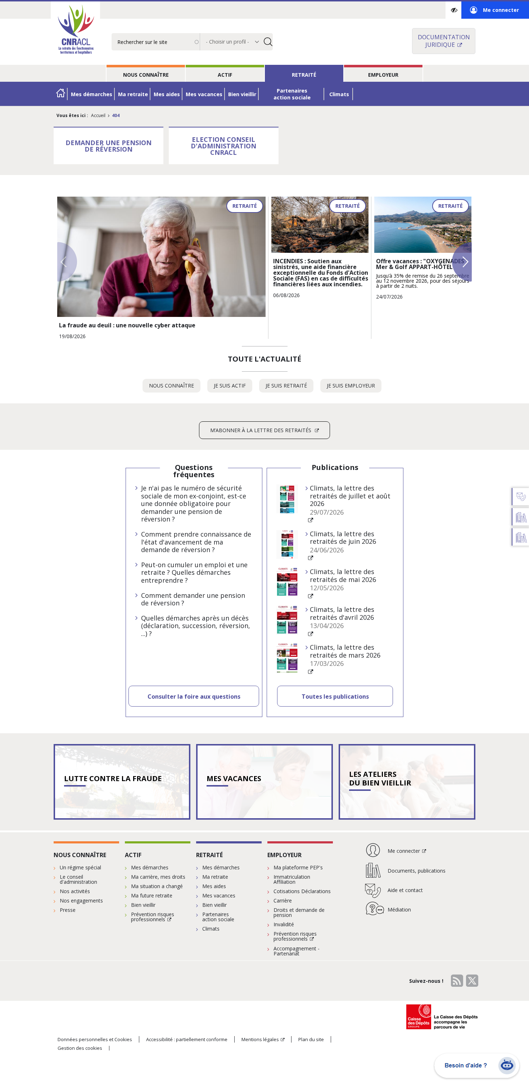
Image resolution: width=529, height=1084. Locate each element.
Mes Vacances (234, 778)
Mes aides (167, 94)
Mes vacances (204, 94)
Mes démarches (91, 94)
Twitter (472, 981)
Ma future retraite (151, 895)
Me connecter (494, 12)
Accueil (98, 115)
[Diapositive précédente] (67, 262)
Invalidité (283, 924)
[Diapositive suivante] (462, 262)
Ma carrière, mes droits (158, 876)
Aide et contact (405, 890)
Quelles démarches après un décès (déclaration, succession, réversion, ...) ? (195, 626)
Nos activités (75, 891)
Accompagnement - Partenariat (296, 951)
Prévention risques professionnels (152, 917)
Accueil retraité (61, 94)
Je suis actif (233, 387)
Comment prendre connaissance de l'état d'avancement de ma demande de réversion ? (196, 542)
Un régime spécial (80, 867)
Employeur (383, 74)
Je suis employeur (354, 387)
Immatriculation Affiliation (291, 879)
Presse (68, 909)
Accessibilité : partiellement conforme (186, 1039)
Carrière (282, 900)
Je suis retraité (289, 387)
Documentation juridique (444, 41)
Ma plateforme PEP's (298, 867)
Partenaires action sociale (292, 94)
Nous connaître (146, 74)
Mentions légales (260, 1039)
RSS (457, 981)
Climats (339, 94)
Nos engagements (81, 900)
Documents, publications (417, 870)
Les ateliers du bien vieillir (380, 778)
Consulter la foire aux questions (194, 696)
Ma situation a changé (157, 886)
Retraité (304, 74)
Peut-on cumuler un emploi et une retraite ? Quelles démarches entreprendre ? (194, 572)
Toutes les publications (335, 696)
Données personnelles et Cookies (95, 1039)
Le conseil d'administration (78, 879)
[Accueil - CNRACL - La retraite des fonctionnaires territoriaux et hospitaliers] (75, 30)
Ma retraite (133, 94)
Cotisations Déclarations (302, 891)
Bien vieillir (242, 94)
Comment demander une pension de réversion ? (193, 599)
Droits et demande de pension (299, 912)
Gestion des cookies (80, 1048)
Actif (225, 74)
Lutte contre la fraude (113, 778)
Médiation (399, 909)
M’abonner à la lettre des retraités (261, 430)
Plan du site (311, 1039)
